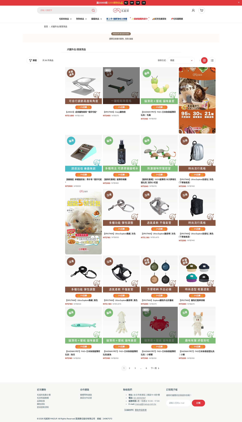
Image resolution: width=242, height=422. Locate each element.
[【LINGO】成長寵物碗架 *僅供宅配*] (83, 85)
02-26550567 (139, 398)
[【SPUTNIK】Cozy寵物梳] (121, 85)
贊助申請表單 (141, 410)
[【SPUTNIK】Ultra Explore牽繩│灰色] (121, 207)
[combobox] (67, 10)
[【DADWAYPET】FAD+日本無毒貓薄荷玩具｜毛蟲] (159, 85)
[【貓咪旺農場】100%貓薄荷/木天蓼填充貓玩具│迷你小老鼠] (159, 153)
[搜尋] (93, 10)
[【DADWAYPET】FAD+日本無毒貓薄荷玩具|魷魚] (121, 325)
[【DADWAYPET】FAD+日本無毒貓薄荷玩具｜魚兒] (83, 325)
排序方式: (162, 60)
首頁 (46, 26)
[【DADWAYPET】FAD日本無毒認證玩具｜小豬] (197, 325)
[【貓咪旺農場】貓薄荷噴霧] (121, 153)
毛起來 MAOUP (50, 419)
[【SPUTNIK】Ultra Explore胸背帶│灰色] (159, 207)
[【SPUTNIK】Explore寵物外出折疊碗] (159, 274)
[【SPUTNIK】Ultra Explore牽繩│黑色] (83, 274)
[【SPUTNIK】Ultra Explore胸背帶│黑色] (121, 274)
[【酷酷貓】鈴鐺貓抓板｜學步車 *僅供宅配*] (83, 153)
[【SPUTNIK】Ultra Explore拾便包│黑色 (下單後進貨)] (197, 207)
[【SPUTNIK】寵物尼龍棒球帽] (197, 274)
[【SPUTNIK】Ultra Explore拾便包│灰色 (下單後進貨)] (197, 153)
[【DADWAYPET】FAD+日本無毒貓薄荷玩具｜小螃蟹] (159, 325)
